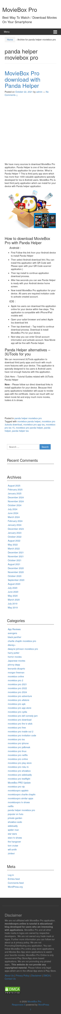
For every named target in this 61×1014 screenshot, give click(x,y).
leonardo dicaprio (16, 668)
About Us (9, 975)
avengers (12, 633)
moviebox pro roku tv (18, 766)
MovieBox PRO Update (19, 782)
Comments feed (16, 882)
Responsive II (18, 1004)
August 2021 (14, 564)
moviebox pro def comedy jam (23, 715)
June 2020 (13, 591)
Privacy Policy (22, 975)
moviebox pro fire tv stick (20, 723)
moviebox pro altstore (18, 700)
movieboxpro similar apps (20, 798)
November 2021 (16, 556)
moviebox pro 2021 (17, 684)
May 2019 (13, 607)
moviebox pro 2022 (17, 688)
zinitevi (11, 853)
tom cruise (13, 845)
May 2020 (13, 595)
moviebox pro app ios (34, 424)
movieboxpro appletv (18, 790)
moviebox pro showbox (19, 770)
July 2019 (12, 603)
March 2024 (14, 517)
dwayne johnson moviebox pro (23, 648)
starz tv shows (15, 837)
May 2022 (13, 544)
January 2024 (14, 524)
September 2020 (16, 579)
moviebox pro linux (17, 751)
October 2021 (14, 560)
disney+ (11, 644)
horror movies (15, 656)
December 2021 (16, 552)
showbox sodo (15, 821)
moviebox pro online (18, 759)
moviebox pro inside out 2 (20, 731)
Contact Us (10, 978)
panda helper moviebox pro (28, 418)
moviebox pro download (19, 719)
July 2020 (12, 587)
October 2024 (14, 505)
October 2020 (14, 576)
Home (10, 39)
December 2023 (16, 528)
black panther (14, 637)
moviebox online (16, 676)
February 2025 (15, 489)
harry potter (13, 652)
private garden (15, 818)
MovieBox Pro (19, 9)
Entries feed (14, 878)
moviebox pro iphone (18, 743)
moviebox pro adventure (20, 696)
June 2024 (13, 513)
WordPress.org (15, 886)
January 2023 (14, 532)
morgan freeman (16, 672)
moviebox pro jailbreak (19, 747)
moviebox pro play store (20, 762)
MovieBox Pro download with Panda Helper (22, 79)
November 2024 (16, 501)
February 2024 (15, 520)
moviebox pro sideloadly (20, 774)
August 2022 (14, 540)
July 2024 (12, 509)
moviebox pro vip (16, 786)
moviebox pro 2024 (17, 692)
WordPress (43, 1004)
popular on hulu (15, 814)
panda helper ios (20, 430)
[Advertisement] (30, 130)
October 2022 (14, 536)
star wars (12, 833)
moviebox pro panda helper (29, 427)
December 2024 (16, 497)
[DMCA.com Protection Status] (12, 990)
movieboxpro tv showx (19, 802)
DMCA (46, 975)
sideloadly (13, 825)
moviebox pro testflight (19, 778)
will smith (12, 849)
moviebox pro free (17, 727)
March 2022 (14, 548)
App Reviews (14, 629)
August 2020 (14, 583)
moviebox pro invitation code (22, 735)
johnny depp (14, 664)
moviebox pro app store (19, 707)
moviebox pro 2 (15, 680)
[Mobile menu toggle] (55, 31)
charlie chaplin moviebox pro (22, 641)
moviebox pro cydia (17, 711)
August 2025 (14, 485)
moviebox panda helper (29, 421)
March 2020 (14, 599)
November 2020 (16, 572)
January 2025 (14, 493)
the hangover (14, 841)
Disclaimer (36, 975)
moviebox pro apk (16, 703)
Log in (11, 874)
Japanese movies (16, 660)
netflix (11, 806)
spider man (13, 829)
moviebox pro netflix (18, 755)
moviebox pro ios (16, 739)
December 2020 (16, 568)
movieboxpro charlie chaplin (22, 794)
